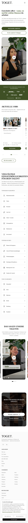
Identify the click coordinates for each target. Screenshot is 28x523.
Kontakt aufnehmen (14, 418)
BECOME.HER (5, 458)
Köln (15, 472)
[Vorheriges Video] (1, 357)
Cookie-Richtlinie (16, 512)
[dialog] (14, 511)
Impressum (4, 493)
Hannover (3, 484)
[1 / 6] (11, 154)
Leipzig (16, 481)
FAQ (2, 465)
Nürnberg (3, 479)
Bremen (16, 479)
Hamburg (16, 477)
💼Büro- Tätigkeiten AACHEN (10, 128)
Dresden (16, 484)
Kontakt (3, 463)
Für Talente (4, 454)
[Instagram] (3, 444)
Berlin (3, 474)
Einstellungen (14, 519)
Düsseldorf (4, 472)
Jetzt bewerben (12, 148)
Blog (2, 461)
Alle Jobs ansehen (8, 160)
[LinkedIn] (6, 444)
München (3, 477)
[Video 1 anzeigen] (12, 381)
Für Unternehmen (5, 456)
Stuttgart (3, 481)
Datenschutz (4, 495)
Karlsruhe (3, 486)
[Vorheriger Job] (3, 154)
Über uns (3, 452)
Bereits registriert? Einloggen (14, 32)
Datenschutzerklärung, (7, 512)
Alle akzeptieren (19, 516)
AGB (3, 497)
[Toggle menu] (24, 2)
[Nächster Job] (24, 154)
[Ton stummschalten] (24, 39)
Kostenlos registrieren (13, 414)
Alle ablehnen (8, 516)
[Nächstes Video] (26, 357)
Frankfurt (16, 474)
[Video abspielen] (14, 57)
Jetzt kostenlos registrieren (14, 28)
